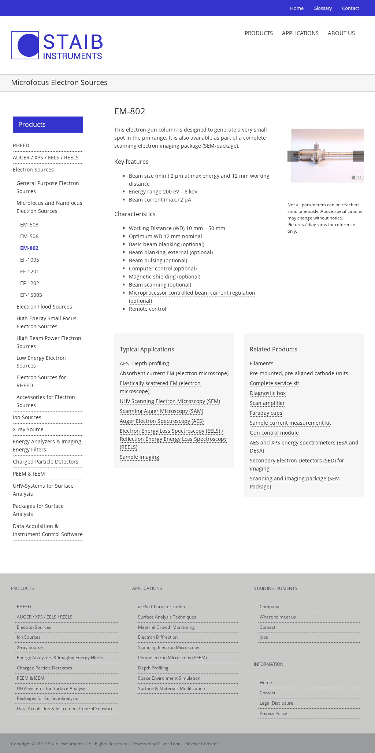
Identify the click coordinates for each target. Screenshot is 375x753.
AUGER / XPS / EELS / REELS (46, 157)
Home (266, 682)
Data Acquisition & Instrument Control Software (65, 708)
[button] (292, 156)
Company (269, 606)
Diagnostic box (268, 393)
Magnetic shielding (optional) (164, 276)
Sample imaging (139, 456)
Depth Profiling (153, 668)
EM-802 (29, 247)
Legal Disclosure (276, 703)
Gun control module (274, 432)
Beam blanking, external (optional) (171, 252)
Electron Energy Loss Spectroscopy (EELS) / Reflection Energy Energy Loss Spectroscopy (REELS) (173, 438)
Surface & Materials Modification (171, 688)
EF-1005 (29, 259)
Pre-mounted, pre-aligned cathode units (299, 373)
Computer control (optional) (163, 268)
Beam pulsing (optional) (158, 260)
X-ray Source (28, 429)
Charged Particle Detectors (45, 461)
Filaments (262, 363)
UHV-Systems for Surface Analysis (51, 688)
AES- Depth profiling (144, 363)
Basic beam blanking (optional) (166, 244)
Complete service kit (274, 383)
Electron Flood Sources (44, 306)
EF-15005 (31, 294)
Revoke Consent (201, 744)
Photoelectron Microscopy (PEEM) (172, 657)
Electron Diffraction (158, 637)
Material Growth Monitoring (166, 627)
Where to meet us (278, 617)
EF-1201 (29, 271)
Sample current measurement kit (290, 422)
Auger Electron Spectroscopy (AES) (162, 420)
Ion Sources (27, 417)
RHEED (21, 145)
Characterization (161, 606)
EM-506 (29, 236)
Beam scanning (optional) (160, 284)
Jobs (264, 637)
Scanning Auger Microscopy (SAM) (161, 410)
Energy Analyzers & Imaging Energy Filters (60, 657)
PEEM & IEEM (29, 473)
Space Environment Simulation (169, 678)
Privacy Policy (273, 713)
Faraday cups (266, 412)
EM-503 (29, 224)
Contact (267, 627)
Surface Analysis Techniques (167, 617)
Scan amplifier (267, 402)
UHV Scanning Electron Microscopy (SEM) (170, 401)
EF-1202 (29, 283)
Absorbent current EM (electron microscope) (174, 373)
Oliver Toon (169, 744)
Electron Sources (33, 169)
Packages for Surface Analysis (47, 698)
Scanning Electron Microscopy (168, 647)
